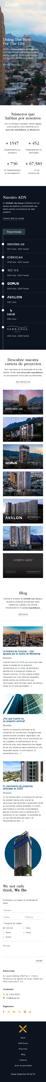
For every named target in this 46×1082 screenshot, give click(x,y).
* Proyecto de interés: (12, 924)
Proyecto (7, 658)
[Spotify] (25, 1012)
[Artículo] (23, 636)
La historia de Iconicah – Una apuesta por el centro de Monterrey (21, 652)
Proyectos (23, 1049)
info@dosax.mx (12, 998)
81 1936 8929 (13, 995)
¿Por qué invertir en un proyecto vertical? (14, 720)
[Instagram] (9, 1012)
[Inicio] (23, 1029)
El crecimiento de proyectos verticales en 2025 (18, 787)
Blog (23, 1054)
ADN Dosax (23, 1043)
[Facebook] (4, 1012)
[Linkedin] (14, 1012)
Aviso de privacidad (23, 1066)
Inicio (23, 1038)
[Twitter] (19, 1012)
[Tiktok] (30, 1012)
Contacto (23, 1060)
